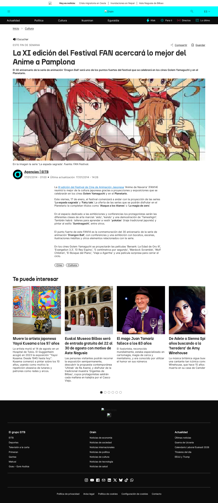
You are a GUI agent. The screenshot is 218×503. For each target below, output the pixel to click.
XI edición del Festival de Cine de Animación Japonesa (91, 187)
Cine (59, 265)
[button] (204, 311)
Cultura (72, 265)
